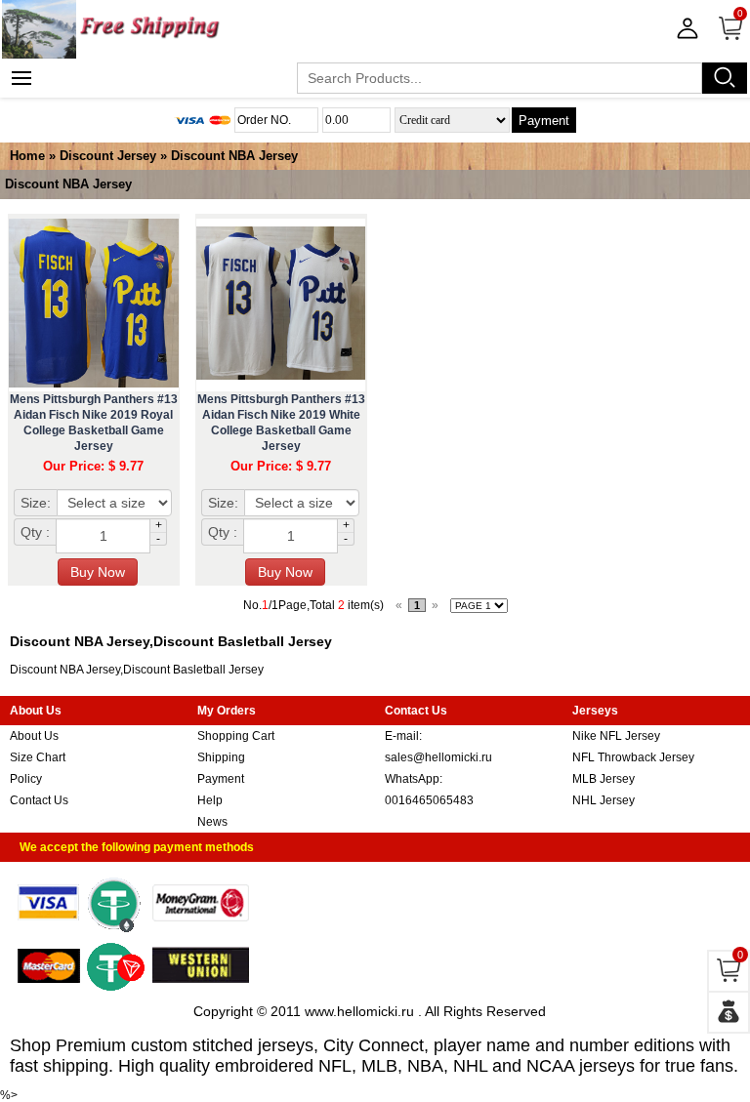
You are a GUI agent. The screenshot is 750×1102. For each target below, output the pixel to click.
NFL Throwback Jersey (633, 757)
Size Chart (37, 757)
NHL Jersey (603, 800)
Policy (26, 779)
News (212, 822)
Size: (36, 502)
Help (210, 800)
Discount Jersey (108, 155)
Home (27, 155)
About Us (34, 736)
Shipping (221, 757)
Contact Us (39, 800)
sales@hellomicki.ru (438, 757)
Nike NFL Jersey (616, 736)
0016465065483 (429, 800)
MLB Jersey (603, 779)
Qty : (35, 532)
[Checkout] (728, 1012)
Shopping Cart (235, 736)
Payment (544, 120)
